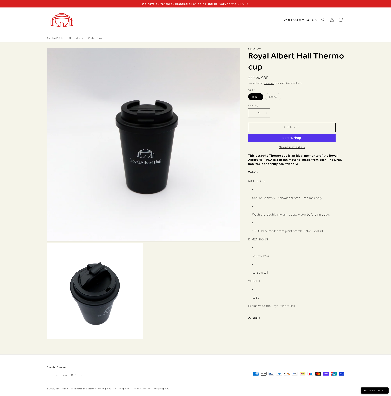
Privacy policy (122, 388)
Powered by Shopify (84, 388)
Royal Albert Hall (64, 388)
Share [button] (256, 317)
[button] (323, 19)
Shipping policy (162, 388)
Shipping (269, 83)
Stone (275, 97)
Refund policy (104, 388)
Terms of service (141, 388)
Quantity (253, 105)
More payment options (292, 147)
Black (255, 96)
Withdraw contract (375, 390)
